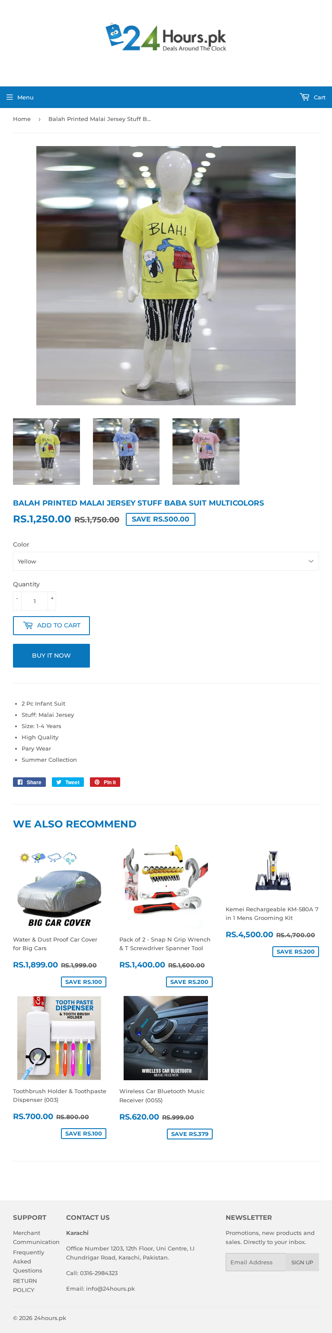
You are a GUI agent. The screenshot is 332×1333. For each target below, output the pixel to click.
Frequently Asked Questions (28, 1261)
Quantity (26, 584)
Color (21, 544)
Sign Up (302, 1262)
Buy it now (51, 655)
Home (22, 118)
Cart (319, 97)
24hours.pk (50, 1317)
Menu (25, 97)
